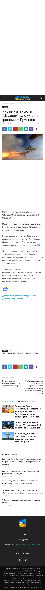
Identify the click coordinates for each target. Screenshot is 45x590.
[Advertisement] (22, 23)
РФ (4, 353)
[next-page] (23, 447)
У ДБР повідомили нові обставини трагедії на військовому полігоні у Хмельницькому (19, 482)
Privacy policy (23, 540)
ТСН (38, 245)
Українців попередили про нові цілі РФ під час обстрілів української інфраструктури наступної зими (22, 492)
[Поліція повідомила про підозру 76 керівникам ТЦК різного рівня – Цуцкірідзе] (8, 425)
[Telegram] (26, 129)
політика (38, 351)
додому (5, 104)
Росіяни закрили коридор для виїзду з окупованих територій (11, 383)
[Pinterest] (15, 129)
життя (17, 351)
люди (23, 351)
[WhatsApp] (20, 129)
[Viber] (31, 129)
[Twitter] (10, 129)
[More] (36, 129)
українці (28, 353)
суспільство (11, 353)
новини (30, 351)
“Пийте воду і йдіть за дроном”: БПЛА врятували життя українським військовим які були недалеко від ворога (33, 387)
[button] (4, 98)
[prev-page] (20, 447)
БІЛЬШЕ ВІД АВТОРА (27, 401)
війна (11, 351)
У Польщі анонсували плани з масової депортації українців (21, 501)
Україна (20, 353)
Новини (12, 104)
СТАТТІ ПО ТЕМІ (9, 401)
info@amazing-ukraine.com (30, 545)
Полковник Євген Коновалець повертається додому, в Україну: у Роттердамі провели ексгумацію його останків (28, 411)
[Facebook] (4, 129)
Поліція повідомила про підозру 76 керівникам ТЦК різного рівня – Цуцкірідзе (28, 425)
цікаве (36, 353)
